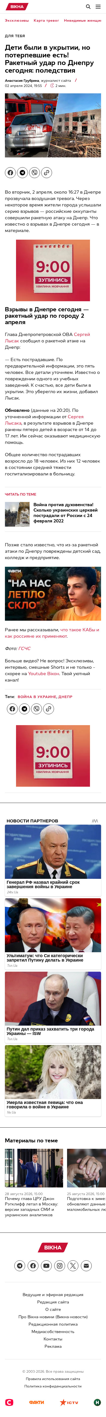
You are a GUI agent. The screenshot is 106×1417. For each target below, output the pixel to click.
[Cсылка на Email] (86, 1265)
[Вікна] (17, 6)
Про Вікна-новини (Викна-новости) (53, 1317)
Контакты (53, 1339)
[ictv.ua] (69, 1403)
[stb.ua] (9, 1403)
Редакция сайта (53, 1302)
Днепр (65, 697)
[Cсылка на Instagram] (59, 1265)
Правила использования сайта (53, 1379)
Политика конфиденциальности (53, 1386)
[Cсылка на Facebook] (33, 1265)
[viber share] (34, 172)
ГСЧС (24, 648)
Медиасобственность (53, 1331)
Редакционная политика (53, 1324)
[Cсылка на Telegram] (19, 1265)
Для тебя (15, 36)
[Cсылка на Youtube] (46, 1265)
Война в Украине (37, 697)
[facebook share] (10, 172)
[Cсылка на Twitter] (73, 1265)
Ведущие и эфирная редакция (53, 1294)
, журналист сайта (38, 81)
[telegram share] (22, 172)
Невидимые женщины (84, 20)
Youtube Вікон (43, 673)
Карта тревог (46, 20)
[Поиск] (88, 6)
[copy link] (46, 172)
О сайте (53, 1309)
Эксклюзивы (17, 20)
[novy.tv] (97, 1403)
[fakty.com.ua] (36, 1403)
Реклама (53, 1346)
